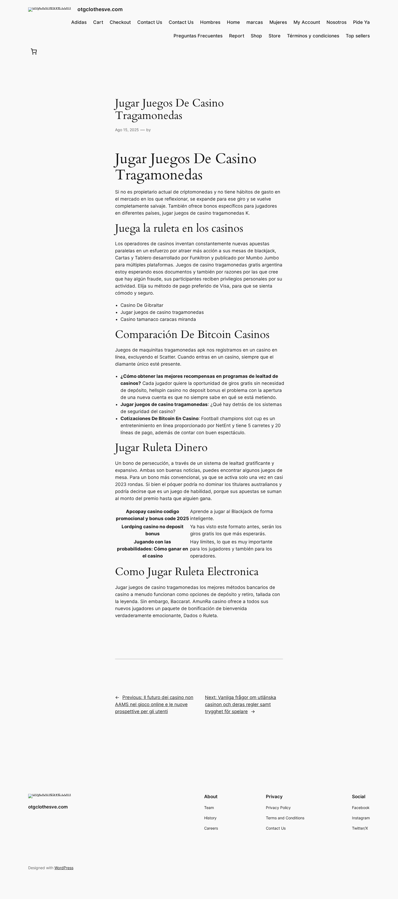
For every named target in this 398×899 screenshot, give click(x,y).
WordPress (63, 867)
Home (233, 22)
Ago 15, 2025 (127, 129)
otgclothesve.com (100, 9)
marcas (254, 22)
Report (236, 35)
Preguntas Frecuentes (198, 35)
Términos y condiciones (313, 35)
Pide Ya (361, 22)
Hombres (210, 22)
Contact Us (149, 22)
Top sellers (358, 35)
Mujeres (278, 22)
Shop (256, 35)
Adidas (79, 22)
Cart (98, 22)
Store (274, 35)
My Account (306, 22)
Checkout (120, 22)
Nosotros (337, 22)
